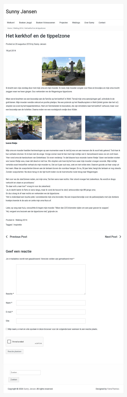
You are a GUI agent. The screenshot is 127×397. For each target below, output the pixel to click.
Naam (9, 303)
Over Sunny (89, 22)
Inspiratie (18, 225)
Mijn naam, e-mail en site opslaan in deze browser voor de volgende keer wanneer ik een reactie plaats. (52, 329)
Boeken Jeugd (25, 22)
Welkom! (11, 22)
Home (9, 28)
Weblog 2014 (18, 28)
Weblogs (76, 22)
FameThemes (113, 389)
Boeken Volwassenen (45, 22)
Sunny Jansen (21, 12)
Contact (102, 22)
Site (7, 321)
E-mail (9, 312)
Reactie (10, 294)
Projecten (63, 22)
